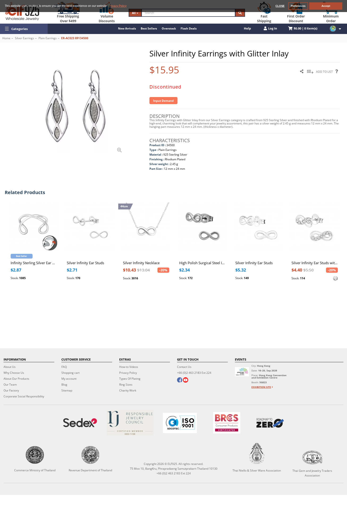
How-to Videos (128, 367)
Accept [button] (326, 5)
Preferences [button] (298, 5)
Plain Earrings (47, 38)
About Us (10, 367)
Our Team (10, 385)
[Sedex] (80, 422)
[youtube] (185, 380)
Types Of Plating (129, 379)
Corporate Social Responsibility (24, 396)
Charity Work (127, 390)
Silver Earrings (24, 38)
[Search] (240, 13)
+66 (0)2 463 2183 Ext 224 (194, 373)
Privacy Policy (128, 373)
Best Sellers (149, 28)
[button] (24, 29)
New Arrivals (127, 28)
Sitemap (66, 390)
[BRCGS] (226, 423)
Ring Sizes (125, 385)
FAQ (64, 367)
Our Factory (11, 390)
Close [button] (279, 5)
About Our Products (16, 379)
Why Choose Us (14, 373)
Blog (64, 385)
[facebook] (179, 380)
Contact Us (184, 367)
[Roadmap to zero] (270, 423)
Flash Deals (189, 28)
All (134, 13)
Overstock (169, 28)
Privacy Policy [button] (118, 6)
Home (6, 38)
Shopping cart (70, 373)
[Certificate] (130, 423)
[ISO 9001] (180, 423)
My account (68, 379)
